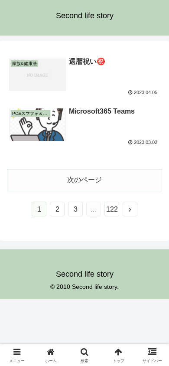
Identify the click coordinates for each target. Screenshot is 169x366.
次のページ (84, 179)
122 (112, 209)
